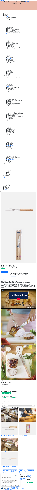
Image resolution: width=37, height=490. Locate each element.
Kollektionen (8, 108)
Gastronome (21, 479)
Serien (7, 76)
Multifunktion (8, 49)
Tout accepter (17, 485)
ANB (15, 488)
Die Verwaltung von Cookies (7, 489)
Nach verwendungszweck (10, 65)
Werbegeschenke (22, 478)
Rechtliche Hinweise (11, 488)
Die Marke (6, 177)
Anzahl (2, 269)
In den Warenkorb (4, 271)
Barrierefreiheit (19, 488)
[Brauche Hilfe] (0, 191)
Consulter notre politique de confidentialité (7, 482)
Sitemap (23, 488)
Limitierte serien (8, 58)
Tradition (7, 16)
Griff (2, 386)
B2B (5, 183)
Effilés (7, 33)
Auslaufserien (8, 90)
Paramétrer (10, 485)
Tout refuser (4, 485)
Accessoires (8, 63)
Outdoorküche (8, 39)
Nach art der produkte (9, 92)
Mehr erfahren (27, 1)
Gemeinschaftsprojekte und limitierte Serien (13, 182)
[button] (2, 488)
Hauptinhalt (2, 0)
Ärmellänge (3, 389)
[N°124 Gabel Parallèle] (18, 326)
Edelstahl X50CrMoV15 (5, 384)
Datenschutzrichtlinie (14, 487)
